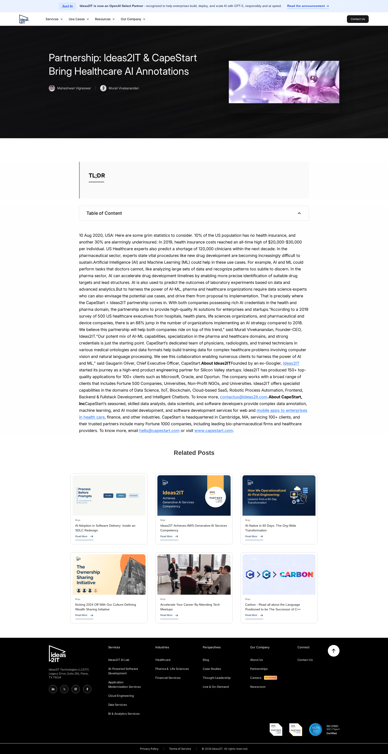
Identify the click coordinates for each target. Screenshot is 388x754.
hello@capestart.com (159, 430)
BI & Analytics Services (124, 713)
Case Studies (212, 669)
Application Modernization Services (124, 684)
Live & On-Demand (216, 686)
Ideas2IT (291, 363)
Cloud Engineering (121, 695)
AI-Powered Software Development (123, 671)
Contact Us (305, 660)
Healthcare (163, 660)
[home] (23, 19)
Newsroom (258, 686)
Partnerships (259, 669)
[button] (54, 19)
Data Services (117, 704)
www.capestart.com (213, 430)
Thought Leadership (217, 677)
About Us (256, 660)
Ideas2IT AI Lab (119, 660)
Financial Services (168, 677)
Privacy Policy (149, 748)
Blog (206, 660)
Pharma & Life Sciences (172, 669)
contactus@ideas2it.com (243, 397)
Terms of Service (180, 748)
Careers (255, 677)
